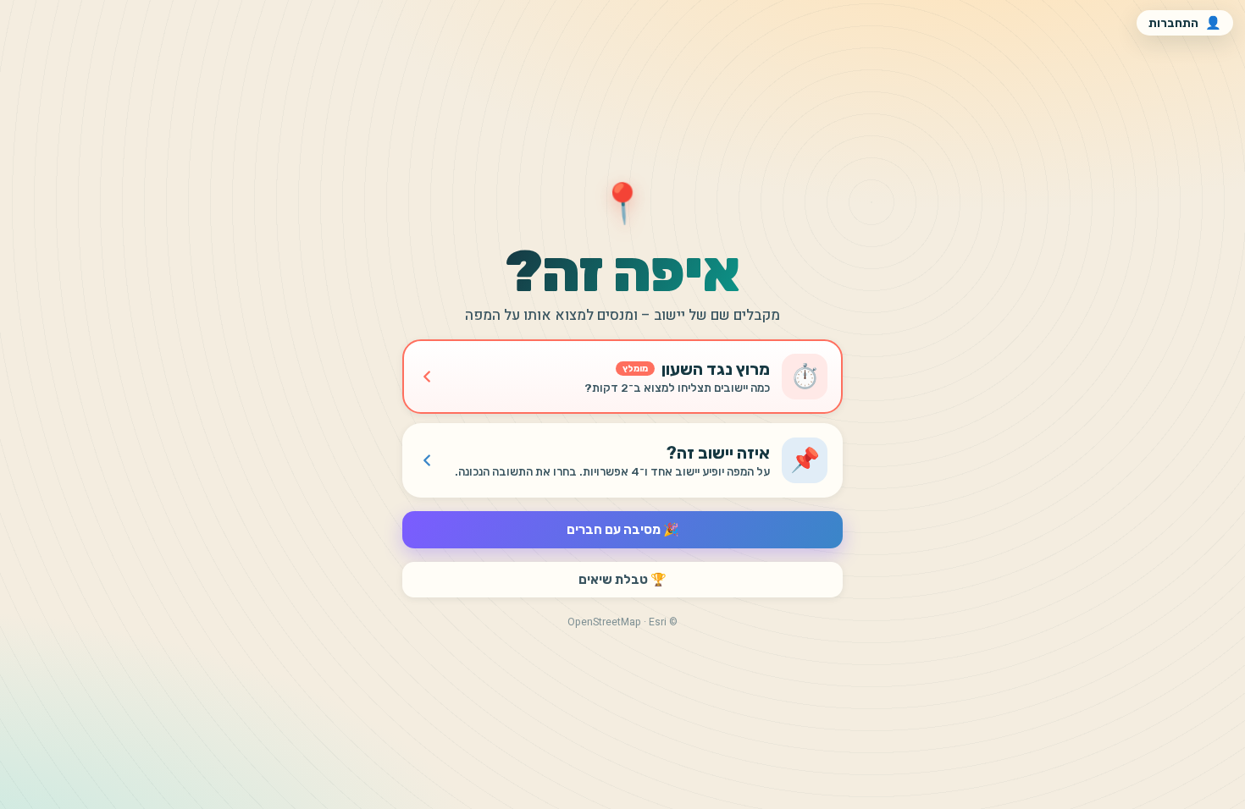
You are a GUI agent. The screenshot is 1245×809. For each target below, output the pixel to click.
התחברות (1184, 22)
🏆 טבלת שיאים (622, 579)
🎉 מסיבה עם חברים (623, 529)
